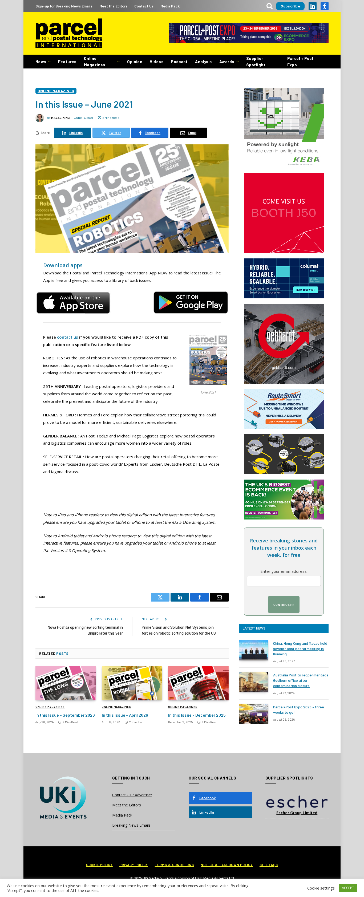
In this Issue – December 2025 (197, 714)
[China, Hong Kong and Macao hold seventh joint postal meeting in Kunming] (253, 650)
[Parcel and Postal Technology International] (68, 33)
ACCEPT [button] (348, 887)
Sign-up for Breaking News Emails (63, 6)
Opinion (134, 61)
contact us (67, 337)
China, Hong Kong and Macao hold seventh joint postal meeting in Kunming (300, 648)
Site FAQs (269, 865)
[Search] (269, 6)
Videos (156, 61)
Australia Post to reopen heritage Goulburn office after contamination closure (301, 680)
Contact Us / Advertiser (132, 794)
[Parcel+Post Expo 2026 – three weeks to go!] (253, 714)
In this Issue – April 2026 (125, 714)
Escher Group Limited (296, 812)
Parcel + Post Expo (300, 61)
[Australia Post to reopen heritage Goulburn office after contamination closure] (253, 682)
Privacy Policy (133, 865)
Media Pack (170, 6)
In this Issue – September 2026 (65, 714)
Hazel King (60, 117)
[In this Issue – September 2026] (65, 683)
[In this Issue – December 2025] (198, 683)
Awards (226, 61)
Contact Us (143, 6)
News (40, 61)
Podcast (179, 61)
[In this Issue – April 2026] (132, 683)
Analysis (203, 61)
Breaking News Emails (131, 825)
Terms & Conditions (174, 865)
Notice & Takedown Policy (227, 865)
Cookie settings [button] (321, 888)
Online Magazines (94, 61)
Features (67, 61)
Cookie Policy (99, 865)
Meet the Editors (113, 6)
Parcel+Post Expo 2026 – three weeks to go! (298, 710)
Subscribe (290, 6)
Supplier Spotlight (255, 61)
